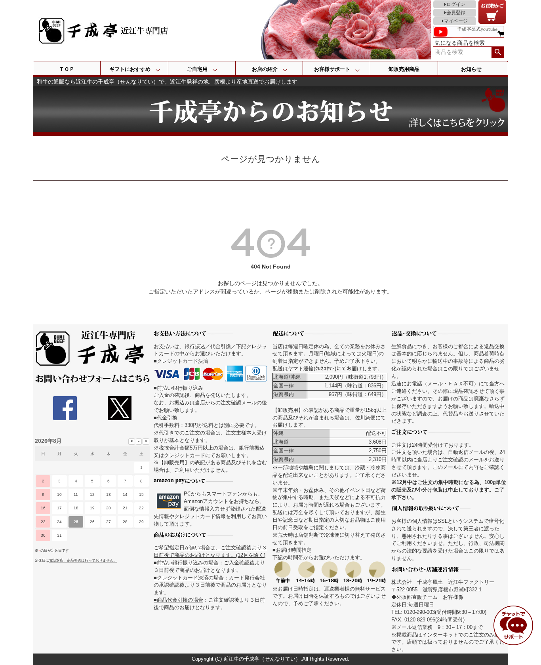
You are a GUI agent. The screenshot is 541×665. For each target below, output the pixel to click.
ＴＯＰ (66, 69)
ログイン (455, 4)
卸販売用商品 (404, 69)
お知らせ (471, 69)
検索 (497, 52)
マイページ (456, 21)
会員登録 (455, 12)
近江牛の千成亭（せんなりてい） (262, 659)
